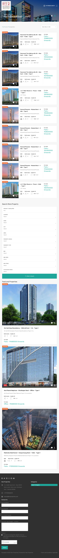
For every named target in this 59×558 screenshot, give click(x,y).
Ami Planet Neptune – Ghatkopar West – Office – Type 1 (21, 390)
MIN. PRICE (6, 257)
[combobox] (49, 27)
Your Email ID (4, 508)
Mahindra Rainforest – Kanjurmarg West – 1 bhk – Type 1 (22, 453)
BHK (4, 251)
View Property (10, 45)
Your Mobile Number (6, 515)
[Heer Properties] (6, 9)
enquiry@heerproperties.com (11, 496)
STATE (5, 220)
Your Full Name (5, 502)
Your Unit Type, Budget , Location (9, 521)
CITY (5, 226)
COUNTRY (6, 214)
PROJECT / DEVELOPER (9, 208)
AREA (5, 232)
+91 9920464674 (8, 493)
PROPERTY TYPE (7, 245)
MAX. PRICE (6, 263)
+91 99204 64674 (50, 5)
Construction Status (8, 269)
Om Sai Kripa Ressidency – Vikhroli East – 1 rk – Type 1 (21, 328)
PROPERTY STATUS (8, 239)
